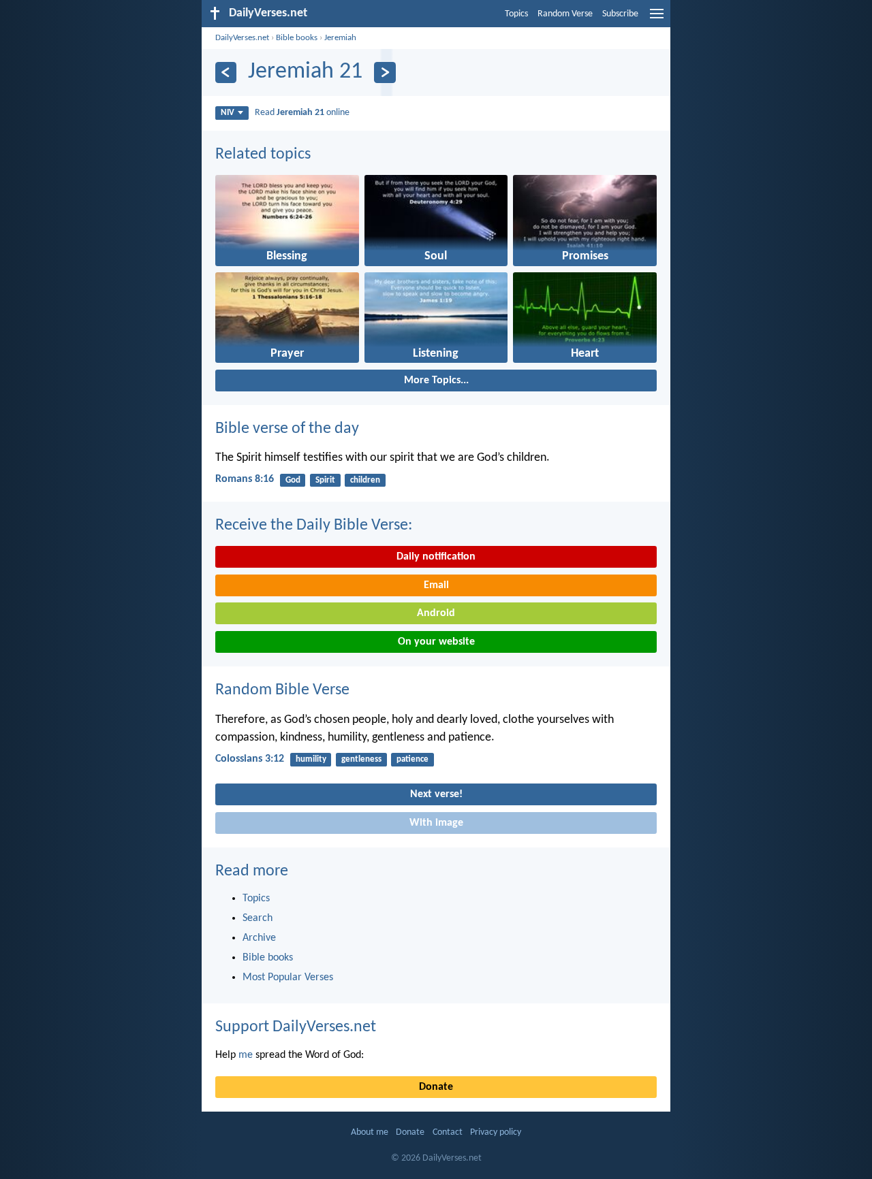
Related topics (263, 154)
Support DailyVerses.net (295, 1027)
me (245, 1055)
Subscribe (620, 14)
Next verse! (436, 794)
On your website (436, 641)
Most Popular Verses (288, 977)
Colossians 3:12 (249, 759)
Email (436, 585)
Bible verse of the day (287, 429)
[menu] (656, 19)
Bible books (296, 37)
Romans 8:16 (244, 479)
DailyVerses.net (242, 37)
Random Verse (565, 14)
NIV (227, 112)
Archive (259, 938)
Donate (436, 1087)
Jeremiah (340, 37)
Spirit (325, 480)
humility (311, 759)
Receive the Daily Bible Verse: (313, 525)
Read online (302, 113)
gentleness (361, 759)
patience (412, 759)
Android (436, 613)
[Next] (384, 72)
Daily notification (436, 556)
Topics (516, 14)
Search (257, 918)
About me (369, 1132)
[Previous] (225, 72)
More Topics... (436, 380)
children (365, 480)
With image (436, 823)
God (292, 480)
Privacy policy (495, 1132)
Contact (448, 1132)
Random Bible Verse (282, 690)
